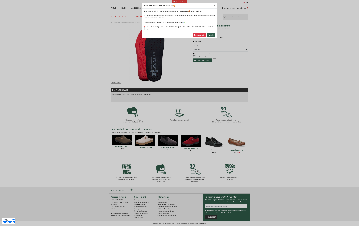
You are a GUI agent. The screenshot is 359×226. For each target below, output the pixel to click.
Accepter (211, 35)
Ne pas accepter (199, 35)
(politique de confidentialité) (170, 22)
